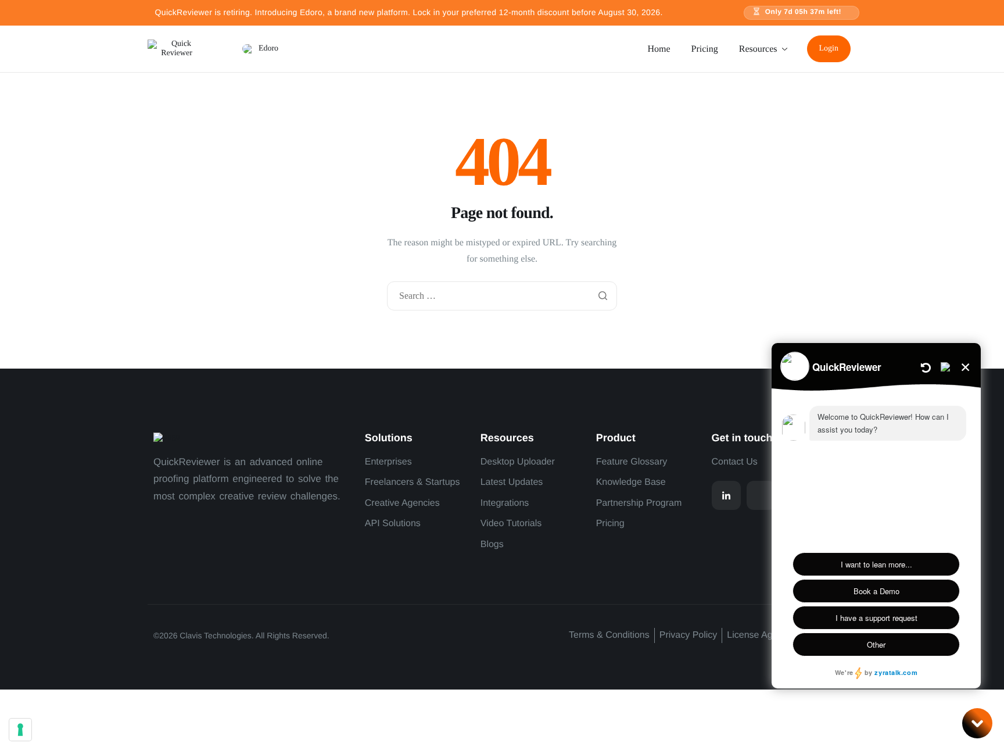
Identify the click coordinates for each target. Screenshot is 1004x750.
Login (828, 48)
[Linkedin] (726, 495)
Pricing (704, 49)
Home (658, 49)
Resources (758, 49)
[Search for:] (502, 296)
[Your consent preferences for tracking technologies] (20, 730)
